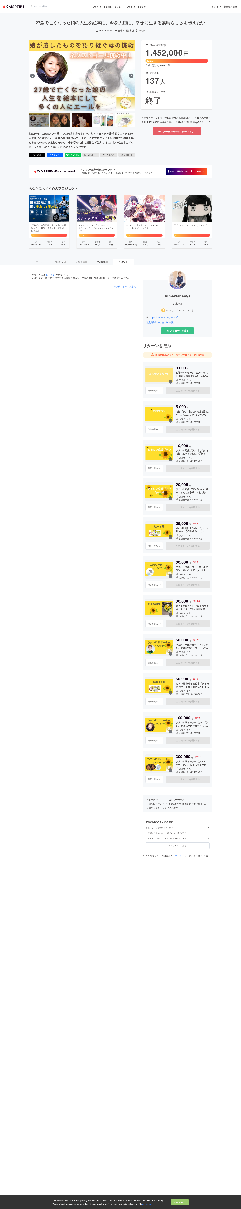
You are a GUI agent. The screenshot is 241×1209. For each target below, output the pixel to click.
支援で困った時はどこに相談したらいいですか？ (167, 838)
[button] (186, 171)
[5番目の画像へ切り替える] (125, 120)
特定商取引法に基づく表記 (160, 322)
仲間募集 (102, 261)
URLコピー (93, 154)
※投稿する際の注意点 (125, 286)
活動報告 (60, 261)
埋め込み (110, 154)
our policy (146, 1203)
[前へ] (32, 75)
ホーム (39, 261)
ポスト (39, 154)
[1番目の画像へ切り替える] (39, 120)
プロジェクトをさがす (137, 6)
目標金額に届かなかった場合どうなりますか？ (166, 833)
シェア (57, 154)
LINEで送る (74, 154)
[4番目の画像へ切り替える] (103, 120)
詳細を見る (153, 390)
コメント (123, 262)
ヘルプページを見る (177, 845)
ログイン (216, 6)
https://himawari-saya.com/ (164, 317)
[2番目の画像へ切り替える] (60, 120)
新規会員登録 (230, 6)
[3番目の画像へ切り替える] (82, 120)
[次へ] (131, 75)
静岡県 (142, 30)
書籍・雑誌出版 (126, 30)
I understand (179, 1202)
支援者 (81, 261)
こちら (178, 856)
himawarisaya (106, 30)
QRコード (128, 154)
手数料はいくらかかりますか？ (159, 827)
